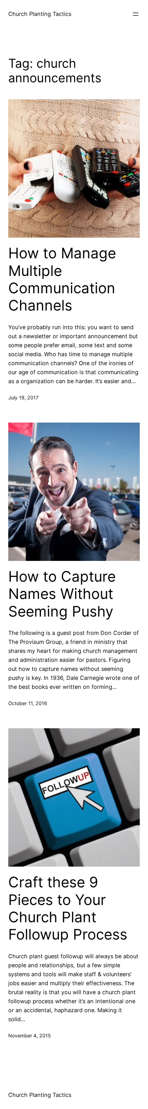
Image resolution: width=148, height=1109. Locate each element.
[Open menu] (135, 14)
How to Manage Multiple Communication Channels (62, 279)
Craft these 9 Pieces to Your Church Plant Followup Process (67, 908)
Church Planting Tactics (39, 13)
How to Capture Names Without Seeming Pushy (62, 594)
